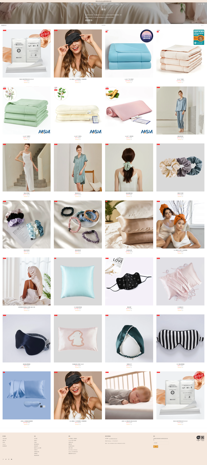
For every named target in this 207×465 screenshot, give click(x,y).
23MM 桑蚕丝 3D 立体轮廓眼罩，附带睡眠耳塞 (77, 79)
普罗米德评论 (36, 444)
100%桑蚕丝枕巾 (180, 307)
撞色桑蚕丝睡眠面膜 (26, 364)
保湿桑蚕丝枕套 (129, 250)
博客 (121, 4)
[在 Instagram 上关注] (8, 459)
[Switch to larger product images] (2, 25)
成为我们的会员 (71, 446)
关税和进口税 (36, 451)
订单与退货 (5, 438)
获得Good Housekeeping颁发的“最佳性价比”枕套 (103, 1)
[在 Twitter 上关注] (5, 459)
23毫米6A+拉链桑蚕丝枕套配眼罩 (27, 421)
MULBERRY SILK (98, 4)
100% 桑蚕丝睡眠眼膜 (180, 364)
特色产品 (111, 4)
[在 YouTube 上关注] (11, 459)
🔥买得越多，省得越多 (73, 438)
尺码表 (35, 442)
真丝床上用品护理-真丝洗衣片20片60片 (27, 79)
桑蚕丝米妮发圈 (26, 250)
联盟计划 (70, 444)
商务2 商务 (71, 448)
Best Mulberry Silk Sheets (73, 449)
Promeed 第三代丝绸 (72, 440)
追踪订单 (4, 440)
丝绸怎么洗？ (71, 442)
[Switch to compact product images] (5, 25)
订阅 (155, 446)
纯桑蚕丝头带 (129, 364)
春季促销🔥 (90, 4)
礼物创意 (117, 4)
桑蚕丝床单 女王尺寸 (72, 453)
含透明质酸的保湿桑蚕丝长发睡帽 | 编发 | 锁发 (26, 307)
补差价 (4, 442)
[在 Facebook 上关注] (3, 459)
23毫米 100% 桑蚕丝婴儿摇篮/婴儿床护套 (129, 421)
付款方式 (35, 449)
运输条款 (35, 453)
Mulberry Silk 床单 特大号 (73, 451)
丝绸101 (35, 440)
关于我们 (35, 438)
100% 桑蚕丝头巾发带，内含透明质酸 (180, 250)
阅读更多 (89, 20)
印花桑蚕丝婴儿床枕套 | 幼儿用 (78, 364)
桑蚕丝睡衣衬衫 (78, 193)
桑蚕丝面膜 (129, 307)
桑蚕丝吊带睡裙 (26, 193)
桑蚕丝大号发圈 (180, 193)
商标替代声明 (36, 455)
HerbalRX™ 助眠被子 (26, 136)
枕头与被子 (106, 4)
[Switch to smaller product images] (3, 25)
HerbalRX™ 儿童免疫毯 (129, 136)
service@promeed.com (113, 438)
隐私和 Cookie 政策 (37, 448)
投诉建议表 (5, 446)
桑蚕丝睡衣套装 (180, 136)
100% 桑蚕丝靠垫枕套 (78, 307)
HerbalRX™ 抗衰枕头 (78, 136)
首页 (85, 4)
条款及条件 (36, 446)
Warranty (4, 444)
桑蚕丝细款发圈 (78, 250)
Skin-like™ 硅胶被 (180, 79)
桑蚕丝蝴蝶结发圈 (129, 193)
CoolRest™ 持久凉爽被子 (129, 79)
